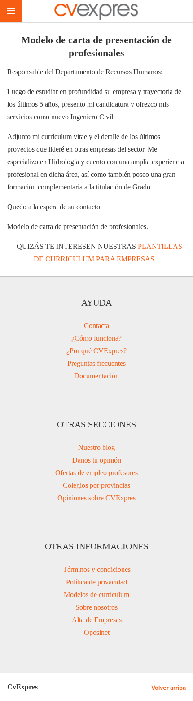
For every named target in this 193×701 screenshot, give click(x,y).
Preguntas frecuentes (96, 363)
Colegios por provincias (96, 485)
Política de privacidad (96, 582)
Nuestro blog (96, 447)
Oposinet (97, 632)
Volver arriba (168, 687)
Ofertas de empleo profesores (96, 472)
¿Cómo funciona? (96, 338)
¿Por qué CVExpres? (96, 351)
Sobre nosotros (96, 607)
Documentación (96, 376)
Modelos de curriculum (96, 594)
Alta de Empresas (97, 620)
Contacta (96, 325)
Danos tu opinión (96, 460)
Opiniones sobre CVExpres (96, 498)
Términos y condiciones (97, 569)
